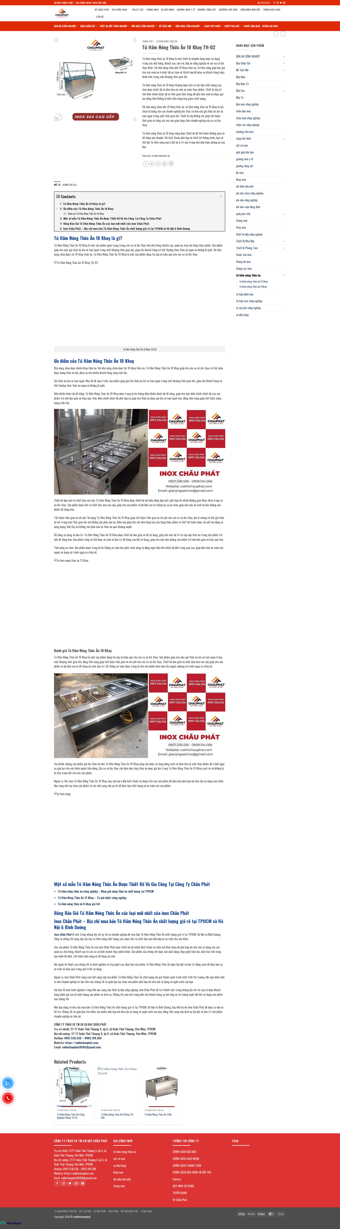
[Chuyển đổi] (284, 56)
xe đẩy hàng (167, 9)
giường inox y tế (186, 9)
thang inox (152, 9)
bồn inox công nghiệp (187, 26)
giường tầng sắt (206, 9)
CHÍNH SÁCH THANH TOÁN (187, 1165)
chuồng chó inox (228, 9)
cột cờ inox (242, 145)
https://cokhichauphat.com (81, 1043)
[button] (264, 2)
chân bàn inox (243, 111)
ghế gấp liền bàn (245, 152)
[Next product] (276, 34)
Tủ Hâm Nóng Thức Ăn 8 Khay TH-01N (117, 1116)
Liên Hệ (100, 16)
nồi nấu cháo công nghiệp (249, 193)
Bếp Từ (239, 97)
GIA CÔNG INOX (119, 9)
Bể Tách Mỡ (165, 26)
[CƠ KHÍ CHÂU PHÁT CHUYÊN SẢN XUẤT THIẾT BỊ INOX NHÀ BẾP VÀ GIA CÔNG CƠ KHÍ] (71, 13)
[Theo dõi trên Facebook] (274, 3)
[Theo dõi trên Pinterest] (83, 1183)
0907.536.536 (72, 1038)
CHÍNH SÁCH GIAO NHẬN (186, 1159)
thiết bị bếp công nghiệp (114, 26)
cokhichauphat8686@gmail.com (81, 1047)
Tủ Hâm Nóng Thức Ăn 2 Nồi (157, 1114)
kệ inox (239, 173)
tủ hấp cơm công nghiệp (249, 301)
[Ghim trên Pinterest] (165, 164)
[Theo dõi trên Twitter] (281, 3)
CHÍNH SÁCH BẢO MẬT (185, 1152)
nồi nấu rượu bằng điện (248, 207)
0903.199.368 (93, 1038)
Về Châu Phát (102, 9)
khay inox (241, 179)
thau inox (241, 227)
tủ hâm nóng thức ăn (248, 275)
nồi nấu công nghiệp (143, 26)
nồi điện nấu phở (244, 186)
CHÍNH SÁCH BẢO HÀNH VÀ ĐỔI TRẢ (192, 1172)
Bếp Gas (240, 90)
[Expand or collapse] (221, 196)
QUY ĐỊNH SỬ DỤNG (183, 1186)
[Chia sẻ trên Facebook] (145, 164)
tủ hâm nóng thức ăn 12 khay (253, 281)
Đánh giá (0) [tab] (69, 184)
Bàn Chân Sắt (87, 26)
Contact (177, 1179)
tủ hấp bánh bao (244, 294)
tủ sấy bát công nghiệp (248, 308)
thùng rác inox (271, 9)
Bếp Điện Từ (242, 84)
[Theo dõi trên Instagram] (277, 3)
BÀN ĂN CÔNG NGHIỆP (65, 26)
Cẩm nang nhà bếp (250, 9)
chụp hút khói (212, 26)
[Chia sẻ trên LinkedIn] (171, 164)
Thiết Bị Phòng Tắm (247, 248)
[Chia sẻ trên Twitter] (152, 164)
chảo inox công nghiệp (248, 118)
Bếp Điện (240, 77)
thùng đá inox (270, 26)
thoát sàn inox (251, 26)
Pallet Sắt (138, 9)
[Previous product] (283, 34)
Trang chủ (147, 41)
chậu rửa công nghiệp (247, 125)
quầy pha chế (232, 26)
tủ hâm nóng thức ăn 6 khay (253, 286)
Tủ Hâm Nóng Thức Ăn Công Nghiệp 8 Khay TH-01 (71, 1116)
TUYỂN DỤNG (180, 1193)
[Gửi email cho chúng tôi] (284, 3)
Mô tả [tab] (57, 184)
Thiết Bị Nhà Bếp (245, 241)
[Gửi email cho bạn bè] (158, 164)
